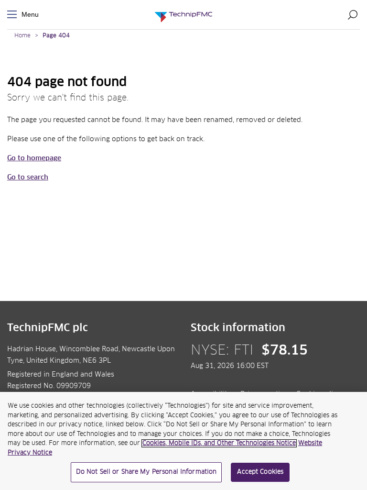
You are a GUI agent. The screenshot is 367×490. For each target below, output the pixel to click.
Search (352, 14)
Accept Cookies (260, 472)
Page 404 (56, 36)
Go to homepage (34, 158)
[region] (183, 441)
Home (22, 36)
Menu (14, 15)
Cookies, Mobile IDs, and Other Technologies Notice (219, 443)
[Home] (183, 14)
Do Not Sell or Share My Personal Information (146, 472)
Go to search (27, 177)
